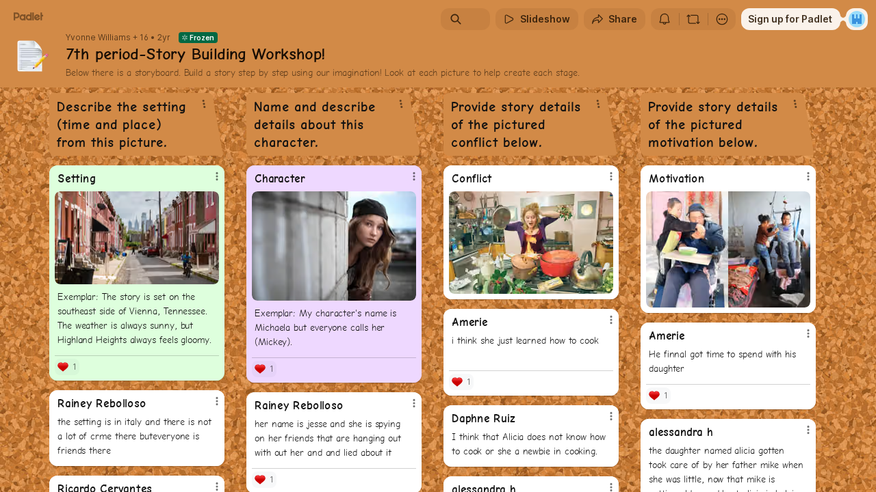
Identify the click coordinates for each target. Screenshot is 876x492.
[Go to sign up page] (857, 19)
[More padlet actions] (722, 19)
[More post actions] (216, 176)
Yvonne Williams (98, 37)
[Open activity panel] (664, 19)
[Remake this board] (693, 19)
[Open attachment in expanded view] (137, 237)
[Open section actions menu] (204, 104)
